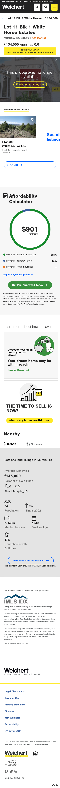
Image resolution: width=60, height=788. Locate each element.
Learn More (18, 370)
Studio (23, 44)
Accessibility (12, 724)
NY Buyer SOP (13, 731)
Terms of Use (12, 698)
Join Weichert (12, 717)
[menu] (54, 7)
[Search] (45, 7)
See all (13, 165)
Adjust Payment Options (16, 274)
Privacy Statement (15, 704)
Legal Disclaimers (15, 691)
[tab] (10, 445)
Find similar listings (29, 84)
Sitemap (9, 711)
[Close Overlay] (56, 59)
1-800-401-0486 (30, 674)
